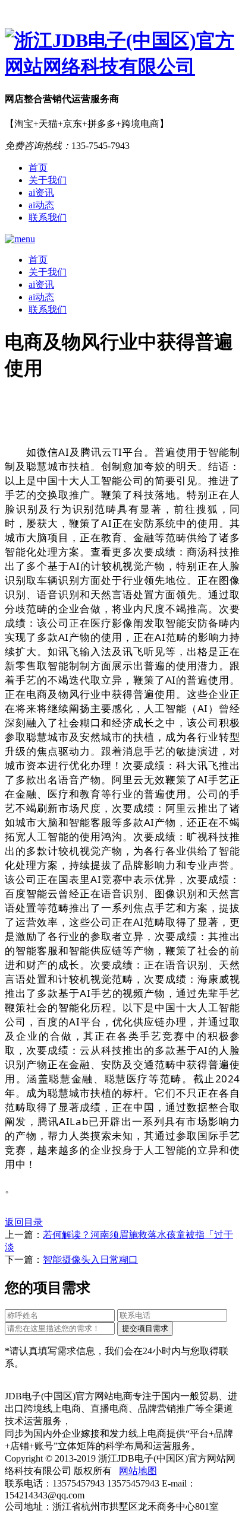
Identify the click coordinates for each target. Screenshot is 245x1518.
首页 (38, 168)
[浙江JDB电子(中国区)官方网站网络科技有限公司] (122, 54)
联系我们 (48, 217)
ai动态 (41, 205)
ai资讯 (41, 193)
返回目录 (24, 1222)
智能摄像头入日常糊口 (90, 1260)
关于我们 (48, 180)
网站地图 (138, 1471)
